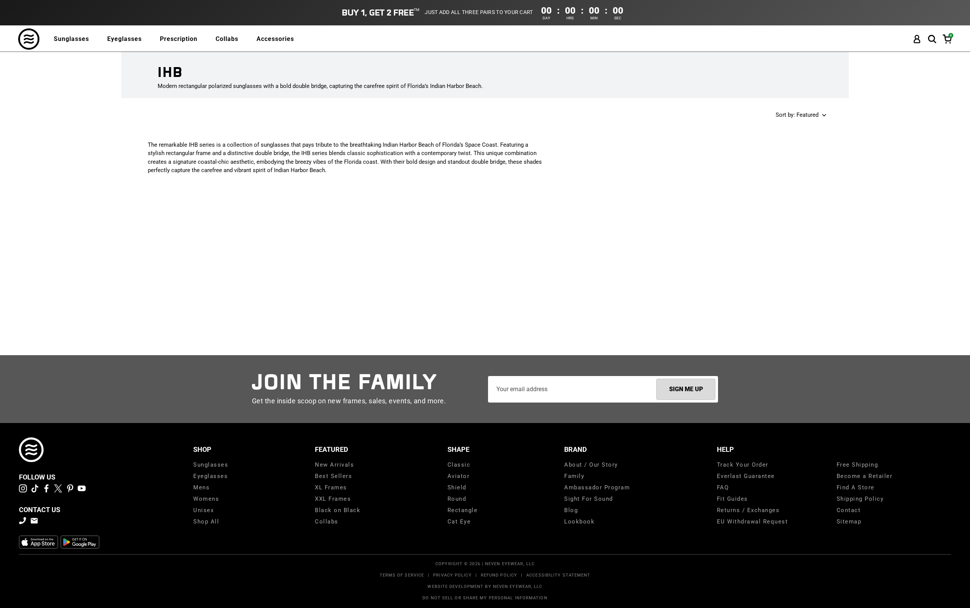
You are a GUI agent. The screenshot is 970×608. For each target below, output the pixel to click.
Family (574, 476)
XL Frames (331, 487)
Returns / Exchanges (748, 510)
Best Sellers (333, 476)
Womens (206, 498)
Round (456, 498)
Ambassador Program (597, 487)
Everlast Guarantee (746, 476)
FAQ (723, 487)
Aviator (458, 476)
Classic (459, 464)
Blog (571, 510)
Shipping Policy (860, 498)
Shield (456, 487)
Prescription (178, 38)
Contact (849, 510)
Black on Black (337, 510)
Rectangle (462, 510)
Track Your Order (742, 464)
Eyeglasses (124, 38)
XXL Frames (333, 498)
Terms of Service (402, 575)
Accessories (275, 38)
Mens (201, 487)
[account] (917, 39)
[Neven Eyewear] (31, 449)
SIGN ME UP (686, 389)
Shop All (206, 521)
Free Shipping (857, 464)
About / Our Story (591, 464)
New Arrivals (334, 464)
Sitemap (849, 521)
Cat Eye (459, 521)
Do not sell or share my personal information (484, 597)
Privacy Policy (452, 575)
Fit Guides (732, 498)
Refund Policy (499, 575)
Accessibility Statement (558, 575)
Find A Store (856, 487)
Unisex (203, 510)
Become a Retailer (865, 476)
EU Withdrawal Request (752, 521)
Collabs (227, 38)
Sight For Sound (588, 498)
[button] (932, 39)
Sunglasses (71, 38)
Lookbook (579, 521)
